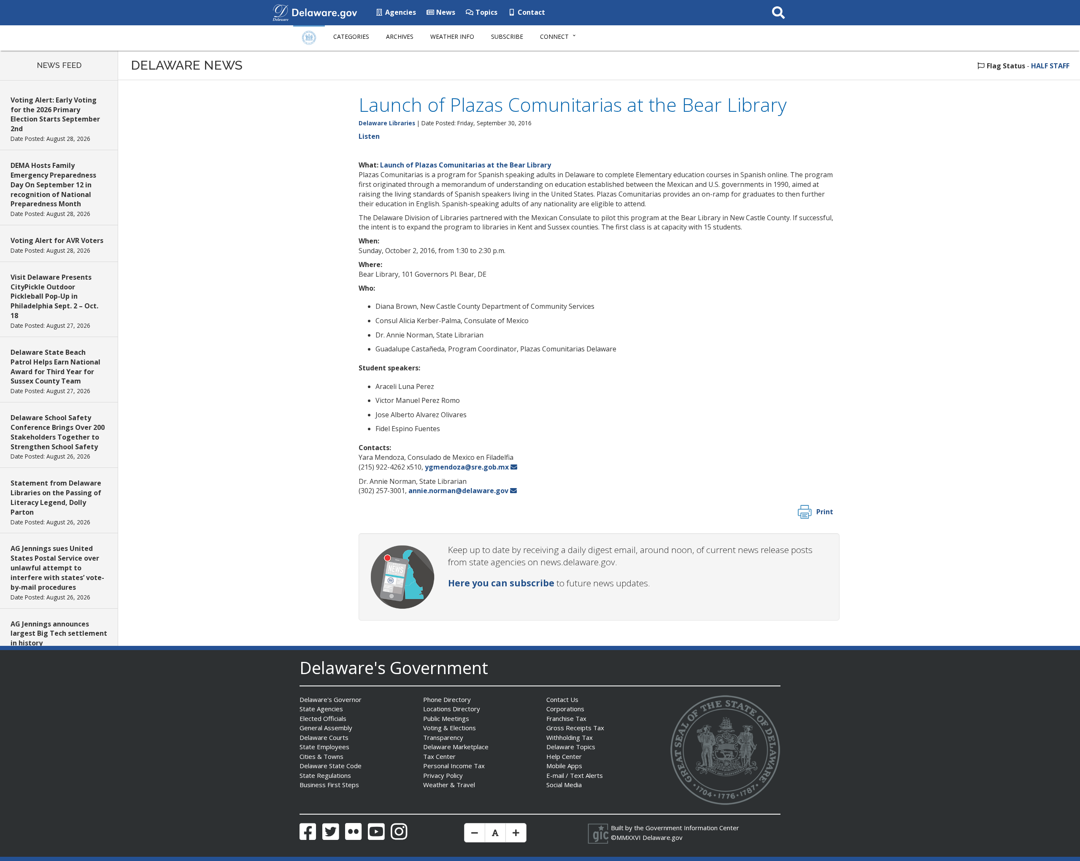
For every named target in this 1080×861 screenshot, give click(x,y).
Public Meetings (446, 718)
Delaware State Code (331, 765)
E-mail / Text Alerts (574, 775)
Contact (530, 12)
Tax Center (439, 756)
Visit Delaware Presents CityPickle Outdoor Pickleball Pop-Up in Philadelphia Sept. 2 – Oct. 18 (54, 296)
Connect (554, 36)
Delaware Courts (324, 737)
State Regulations (325, 775)
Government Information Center (692, 827)
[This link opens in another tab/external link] (280, 11)
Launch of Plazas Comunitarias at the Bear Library (465, 165)
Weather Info (452, 36)
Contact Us (562, 699)
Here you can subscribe (501, 583)
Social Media (564, 784)
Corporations (565, 708)
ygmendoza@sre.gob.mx (467, 467)
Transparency (443, 737)
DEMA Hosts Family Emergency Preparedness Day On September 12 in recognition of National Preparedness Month (53, 184)
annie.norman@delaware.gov (458, 490)
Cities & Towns (321, 756)
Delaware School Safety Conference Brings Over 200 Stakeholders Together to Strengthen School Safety (58, 432)
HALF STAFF (1050, 65)
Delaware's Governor (331, 699)
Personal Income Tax (454, 765)
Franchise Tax (566, 718)
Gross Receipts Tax (575, 727)
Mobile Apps (564, 765)
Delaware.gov (663, 837)
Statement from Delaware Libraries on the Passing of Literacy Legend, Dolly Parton (56, 497)
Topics (485, 12)
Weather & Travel (449, 784)
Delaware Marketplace (456, 746)
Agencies (399, 12)
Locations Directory (451, 708)
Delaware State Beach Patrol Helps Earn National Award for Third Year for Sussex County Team (55, 367)
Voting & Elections (449, 727)
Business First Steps (329, 784)
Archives (399, 36)
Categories (351, 36)
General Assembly (326, 727)
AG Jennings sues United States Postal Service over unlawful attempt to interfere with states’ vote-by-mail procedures (57, 567)
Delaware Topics (570, 746)
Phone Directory (447, 699)
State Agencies (321, 708)
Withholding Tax (569, 737)
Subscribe (507, 36)
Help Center (564, 756)
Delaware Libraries (387, 123)
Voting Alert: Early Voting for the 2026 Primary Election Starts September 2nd (55, 114)
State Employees (324, 746)
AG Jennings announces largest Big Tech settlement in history (59, 633)
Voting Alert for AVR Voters (57, 240)
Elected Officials (323, 718)
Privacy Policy (443, 775)
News (445, 12)
